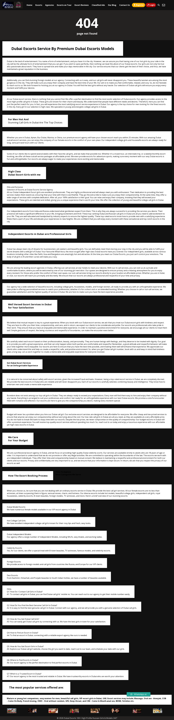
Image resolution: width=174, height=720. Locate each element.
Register (140, 5)
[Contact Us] (163, 5)
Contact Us (124, 5)
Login (152, 5)
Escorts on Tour (64, 5)
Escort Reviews (82, 5)
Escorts (38, 5)
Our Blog (112, 5)
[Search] (159, 5)
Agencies (49, 5)
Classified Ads (98, 5)
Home (29, 5)
